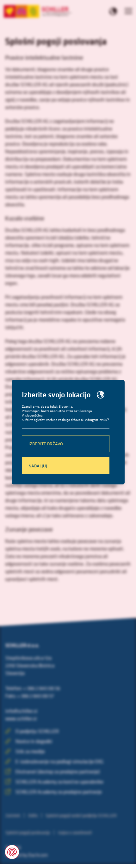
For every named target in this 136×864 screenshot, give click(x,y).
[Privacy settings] (12, 852)
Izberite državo (45, 444)
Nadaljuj (37, 466)
